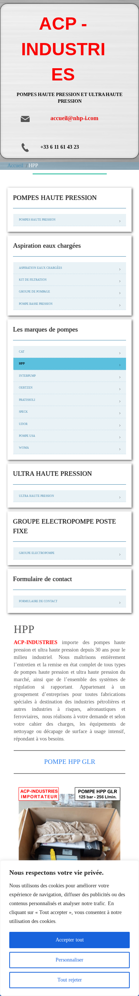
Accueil (15, 165)
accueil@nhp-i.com (74, 118)
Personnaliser (69, 960)
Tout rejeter (69, 980)
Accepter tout (70, 940)
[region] (69, 928)
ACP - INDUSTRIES (63, 49)
